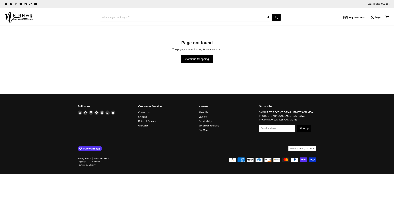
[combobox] (186, 17)
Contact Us (144, 112)
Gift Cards (143, 125)
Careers (203, 116)
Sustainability (205, 121)
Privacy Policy (84, 158)
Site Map (203, 130)
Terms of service (101, 158)
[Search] (276, 17)
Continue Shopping (197, 59)
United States (378, 4)
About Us (203, 112)
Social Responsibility (209, 125)
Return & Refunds (147, 121)
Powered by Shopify (87, 165)
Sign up (304, 128)
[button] (268, 17)
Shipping (142, 116)
